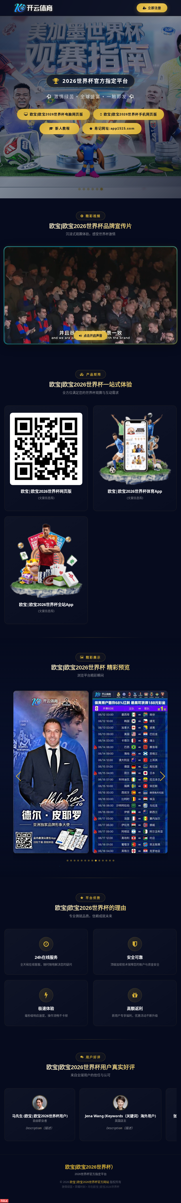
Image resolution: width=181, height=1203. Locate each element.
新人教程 (62, 128)
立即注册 (154, 8)
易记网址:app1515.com (114, 128)
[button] (67, 860)
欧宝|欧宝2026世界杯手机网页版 (130, 114)
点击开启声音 (93, 335)
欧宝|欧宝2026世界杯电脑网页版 (56, 114)
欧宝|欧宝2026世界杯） (90, 1167)
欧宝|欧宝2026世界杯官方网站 (89, 1182)
